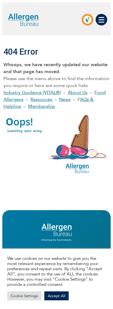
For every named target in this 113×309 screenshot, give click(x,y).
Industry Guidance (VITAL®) (32, 92)
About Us (78, 92)
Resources (41, 99)
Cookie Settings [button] (24, 295)
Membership (41, 106)
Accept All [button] (56, 295)
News (65, 99)
